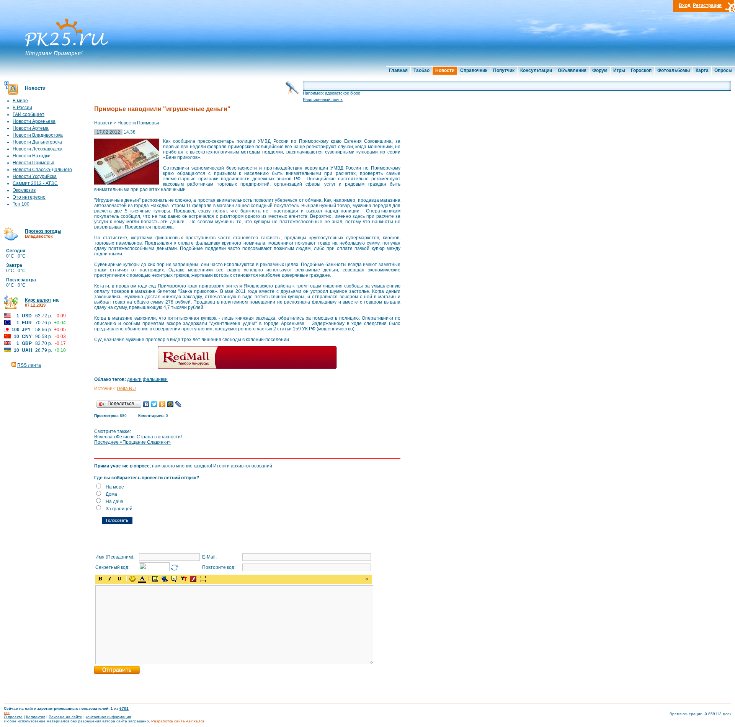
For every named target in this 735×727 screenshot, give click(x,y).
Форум (600, 70)
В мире (20, 100)
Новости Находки (32, 155)
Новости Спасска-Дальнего (42, 169)
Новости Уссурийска (35, 176)
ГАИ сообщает (28, 114)
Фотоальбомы (673, 70)
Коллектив (35, 717)
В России (22, 107)
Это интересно (29, 197)
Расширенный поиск (323, 99)
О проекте (13, 717)
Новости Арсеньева (34, 121)
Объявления (572, 70)
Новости (444, 70)
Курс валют (38, 300)
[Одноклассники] (162, 404)
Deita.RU (126, 388)
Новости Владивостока (38, 135)
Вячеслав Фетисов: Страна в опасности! (138, 436)
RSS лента (29, 365)
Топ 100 (21, 204)
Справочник (473, 70)
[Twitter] (154, 404)
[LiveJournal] (179, 404)
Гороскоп (641, 70)
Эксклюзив (24, 190)
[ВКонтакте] (146, 404)
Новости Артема (31, 128)
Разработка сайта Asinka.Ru (177, 721)
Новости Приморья (33, 162)
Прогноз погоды (43, 231)
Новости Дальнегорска (37, 142)
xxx (7, 713)
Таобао (421, 70)
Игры (619, 70)
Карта (702, 70)
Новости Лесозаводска (37, 149)
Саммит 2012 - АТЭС (35, 183)
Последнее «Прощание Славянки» (132, 442)
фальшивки (155, 379)
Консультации (536, 70)
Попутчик (503, 70)
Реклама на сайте (65, 717)
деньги (134, 379)
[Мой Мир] (171, 404)
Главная (398, 70)
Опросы (723, 70)
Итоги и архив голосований (242, 466)
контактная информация (108, 717)
